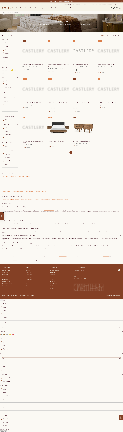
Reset (2, 431)
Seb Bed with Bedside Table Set (80, 65)
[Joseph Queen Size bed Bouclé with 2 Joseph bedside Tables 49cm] (33, 127)
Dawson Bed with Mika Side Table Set (82, 103)
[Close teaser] (3, 212)
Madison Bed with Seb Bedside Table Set (32, 65)
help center (15, 260)
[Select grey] (9, 70)
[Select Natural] (102, 70)
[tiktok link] (85, 278)
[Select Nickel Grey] (54, 108)
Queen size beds (13, 176)
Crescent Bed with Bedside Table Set (31, 103)
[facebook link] (75, 278)
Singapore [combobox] (116, 4)
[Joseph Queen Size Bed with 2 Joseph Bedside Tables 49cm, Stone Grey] (58, 127)
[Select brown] (6, 70)
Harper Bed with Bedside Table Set (106, 65)
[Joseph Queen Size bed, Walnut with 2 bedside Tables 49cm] (108, 89)
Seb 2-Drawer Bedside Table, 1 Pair (81, 141)
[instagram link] (81, 278)
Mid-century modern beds (16, 184)
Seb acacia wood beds (7, 191)
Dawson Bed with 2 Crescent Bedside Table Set (58, 65)
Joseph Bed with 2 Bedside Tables (56, 141)
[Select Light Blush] (49, 108)
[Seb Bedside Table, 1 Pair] (83, 127)
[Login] (114, 8)
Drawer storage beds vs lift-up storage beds (60, 199)
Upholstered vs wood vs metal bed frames (42, 199)
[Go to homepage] (8, 8)
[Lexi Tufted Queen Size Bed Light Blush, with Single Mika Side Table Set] (58, 89)
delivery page (57, 252)
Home (3, 12)
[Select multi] (3, 70)
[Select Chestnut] (99, 70)
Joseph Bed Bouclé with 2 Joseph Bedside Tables (32, 142)
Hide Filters (8, 35)
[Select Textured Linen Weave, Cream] (74, 108)
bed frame (46, 210)
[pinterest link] (78, 278)
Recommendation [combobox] (113, 35)
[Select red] (15, 70)
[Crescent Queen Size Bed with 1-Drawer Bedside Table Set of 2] (33, 89)
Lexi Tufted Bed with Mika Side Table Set (58, 103)
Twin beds (28, 176)
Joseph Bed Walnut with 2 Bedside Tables (108, 103)
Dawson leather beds (29, 191)
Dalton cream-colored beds (18, 191)
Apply (5, 431)
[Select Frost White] (51, 108)
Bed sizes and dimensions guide (26, 199)
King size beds (5, 176)
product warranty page (63, 256)
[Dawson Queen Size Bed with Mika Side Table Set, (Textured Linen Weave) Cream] (83, 89)
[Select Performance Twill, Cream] (74, 70)
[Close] (1, 300)
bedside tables (51, 210)
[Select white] (3, 73)
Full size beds (21, 176)
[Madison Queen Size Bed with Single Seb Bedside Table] (33, 51)
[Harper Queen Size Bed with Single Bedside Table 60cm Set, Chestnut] (108, 51)
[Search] (111, 8)
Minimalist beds (5, 184)
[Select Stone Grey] (49, 144)
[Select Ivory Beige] (51, 144)
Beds (8, 12)
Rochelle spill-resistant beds (41, 191)
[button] (117, 8)
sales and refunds (106, 256)
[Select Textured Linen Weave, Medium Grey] (76, 108)
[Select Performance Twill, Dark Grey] (76, 70)
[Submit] (119, 270)
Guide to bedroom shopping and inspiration (11, 199)
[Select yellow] (12, 70)
